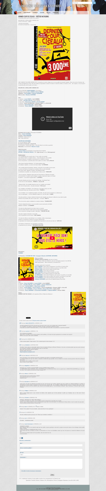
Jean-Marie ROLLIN (27, 100)
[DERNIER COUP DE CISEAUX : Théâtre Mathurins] (26, 257)
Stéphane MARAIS (52, 290)
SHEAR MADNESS (31, 90)
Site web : (22, 452)
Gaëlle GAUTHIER (39, 272)
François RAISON (37, 288)
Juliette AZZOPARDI (26, 133)
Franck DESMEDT (39, 277)
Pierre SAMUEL (37, 284)
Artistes (37, 480)
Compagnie (55, 12)
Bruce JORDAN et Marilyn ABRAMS (35, 92)
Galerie (42, 12)
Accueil (20, 12)
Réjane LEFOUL (38, 267)
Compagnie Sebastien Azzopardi (40, 6)
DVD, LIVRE (76, 480)
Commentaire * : (23, 457)
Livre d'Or (71, 480)
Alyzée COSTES (36, 287)
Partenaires (65, 480)
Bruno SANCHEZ (38, 266)
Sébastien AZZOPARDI (37, 93)
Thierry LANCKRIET (29, 106)
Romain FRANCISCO (46, 284)
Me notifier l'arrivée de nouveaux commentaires (31, 471)
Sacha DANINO (27, 93)
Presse (48, 12)
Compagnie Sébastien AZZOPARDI (43, 255)
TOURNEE (20, 253)
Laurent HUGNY (27, 99)
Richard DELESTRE (29, 104)
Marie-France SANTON (30, 101)
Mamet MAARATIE (27, 135)
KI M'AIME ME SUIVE (30, 255)
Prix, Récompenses (49, 480)
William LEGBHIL (39, 270)
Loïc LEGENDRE (28, 288)
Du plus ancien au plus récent (39, 320)
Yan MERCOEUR (38, 274)
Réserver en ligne (35, 146)
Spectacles (27, 12)
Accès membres (51, 489)
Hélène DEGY (38, 273)
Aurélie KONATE (27, 287)
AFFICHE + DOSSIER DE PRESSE (26, 152)
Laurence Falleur (22, 150)
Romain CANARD (39, 276)
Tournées (35, 12)
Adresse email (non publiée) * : (26, 447)
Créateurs (42, 480)
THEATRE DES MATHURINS (24, 141)
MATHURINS (54, 255)
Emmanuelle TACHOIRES (41, 290)
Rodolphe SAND (38, 269)
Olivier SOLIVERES (28, 283)
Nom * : (21, 443)
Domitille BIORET (41, 101)
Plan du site (56, 489)
